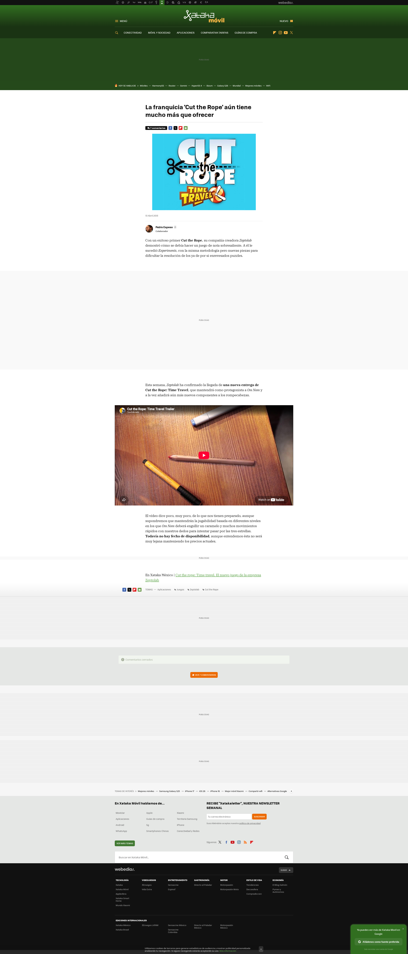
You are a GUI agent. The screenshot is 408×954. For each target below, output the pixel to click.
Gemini (183, 85)
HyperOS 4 (197, 85)
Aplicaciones (164, 589)
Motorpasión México (226, 926)
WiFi (268, 85)
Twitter (291, 33)
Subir (284, 870)
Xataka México (123, 925)
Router (172, 85)
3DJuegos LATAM (150, 925)
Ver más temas (125, 843)
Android (120, 824)
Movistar (120, 812)
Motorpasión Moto (229, 889)
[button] (166, 227)
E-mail (186, 128)
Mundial (237, 85)
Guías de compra (155, 818)
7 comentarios (157, 127)
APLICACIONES (185, 32)
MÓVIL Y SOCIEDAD (159, 32)
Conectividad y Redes (188, 831)
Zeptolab (194, 589)
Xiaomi (180, 812)
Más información (227, 950)
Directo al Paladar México (203, 926)
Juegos (180, 589)
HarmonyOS (158, 85)
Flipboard (275, 33)
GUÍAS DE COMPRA (246, 32)
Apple (149, 812)
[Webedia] (125, 869)
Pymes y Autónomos (278, 890)
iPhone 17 (190, 791)
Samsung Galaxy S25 (169, 791)
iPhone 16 (215, 791)
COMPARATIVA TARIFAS (214, 32)
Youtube (286, 33)
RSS (245, 841)
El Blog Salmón (280, 884)
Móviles (144, 85)
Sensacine (173, 884)
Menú (123, 21)
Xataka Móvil (204, 16)
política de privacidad (250, 823)
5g (147, 824)
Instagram (280, 33)
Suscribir (259, 816)
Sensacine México (177, 925)
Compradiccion (254, 893)
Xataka (119, 884)
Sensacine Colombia (173, 931)
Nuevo (284, 21)
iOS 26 (202, 791)
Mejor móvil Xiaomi (234, 791)
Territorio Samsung (187, 818)
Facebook (170, 128)
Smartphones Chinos (157, 831)
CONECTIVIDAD (133, 32)
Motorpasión (226, 884)
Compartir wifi (256, 791)
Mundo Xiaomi (123, 905)
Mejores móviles (253, 85)
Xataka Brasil (122, 929)
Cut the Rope (211, 589)
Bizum (210, 85)
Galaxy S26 (222, 85)
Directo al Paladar (203, 884)
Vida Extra (147, 889)
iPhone (180, 824)
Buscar (287, 857)
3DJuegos (147, 884)
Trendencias (252, 884)
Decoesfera (252, 889)
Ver (205, 674)
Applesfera (121, 893)
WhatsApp (121, 831)
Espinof (171, 889)
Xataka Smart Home (122, 899)
